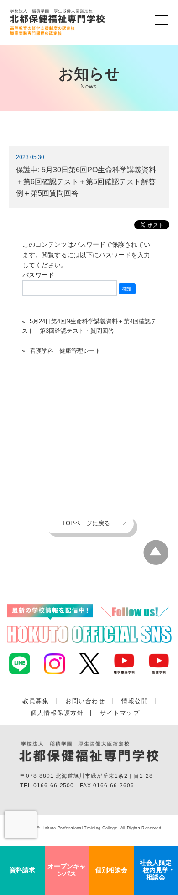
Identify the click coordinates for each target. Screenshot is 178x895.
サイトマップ (120, 712)
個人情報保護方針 (57, 712)
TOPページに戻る (86, 523)
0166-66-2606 (113, 785)
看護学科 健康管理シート (65, 350)
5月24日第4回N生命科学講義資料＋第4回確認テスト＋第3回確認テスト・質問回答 (89, 326)
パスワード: (39, 275)
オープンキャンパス (66, 870)
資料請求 (22, 870)
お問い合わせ (85, 701)
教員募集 (35, 701)
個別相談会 (111, 870)
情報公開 (134, 701)
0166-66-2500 (53, 785)
